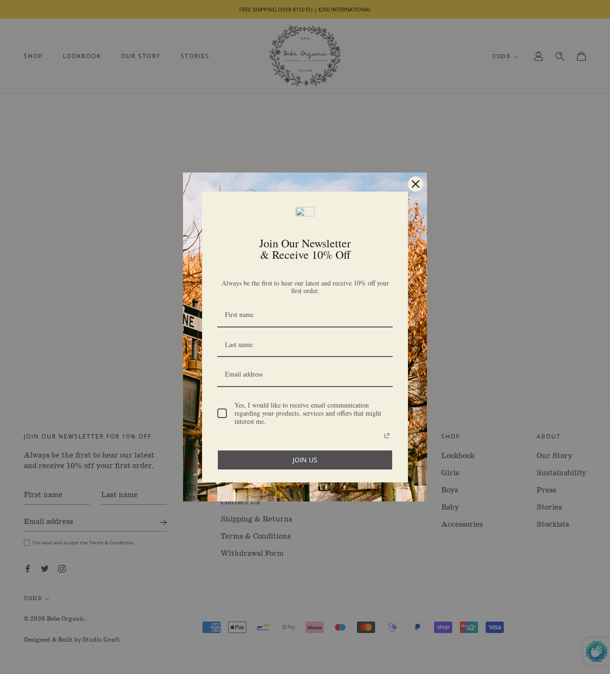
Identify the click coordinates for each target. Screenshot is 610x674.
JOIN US (305, 459)
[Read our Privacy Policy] (387, 435)
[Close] (415, 184)
